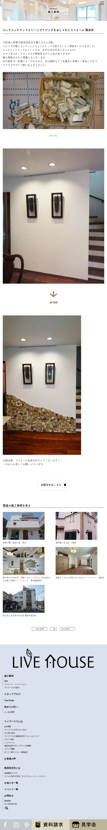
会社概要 (7, 726)
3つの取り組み (9, 733)
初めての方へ (11, 707)
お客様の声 (10, 759)
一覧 (53, 629)
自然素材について (11, 773)
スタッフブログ (12, 694)
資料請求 (7, 801)
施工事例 (9, 676)
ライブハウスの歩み (11, 687)
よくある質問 (9, 712)
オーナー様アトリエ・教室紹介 (16, 752)
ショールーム (9, 742)
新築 (6, 681)
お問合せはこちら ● (53, 485)
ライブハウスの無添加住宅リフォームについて (21, 736)
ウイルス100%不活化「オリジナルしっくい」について (24, 776)
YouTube (9, 700)
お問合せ (9, 795)
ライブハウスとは (13, 721)
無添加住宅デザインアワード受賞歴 (17, 746)
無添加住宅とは (12, 768)
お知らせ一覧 (11, 783)
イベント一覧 (11, 789)
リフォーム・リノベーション (15, 684)
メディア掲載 (9, 749)
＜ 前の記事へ (39, 629)
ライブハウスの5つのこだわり (15, 730)
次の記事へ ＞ (67, 629)
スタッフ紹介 (9, 739)
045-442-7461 (12, 804)
